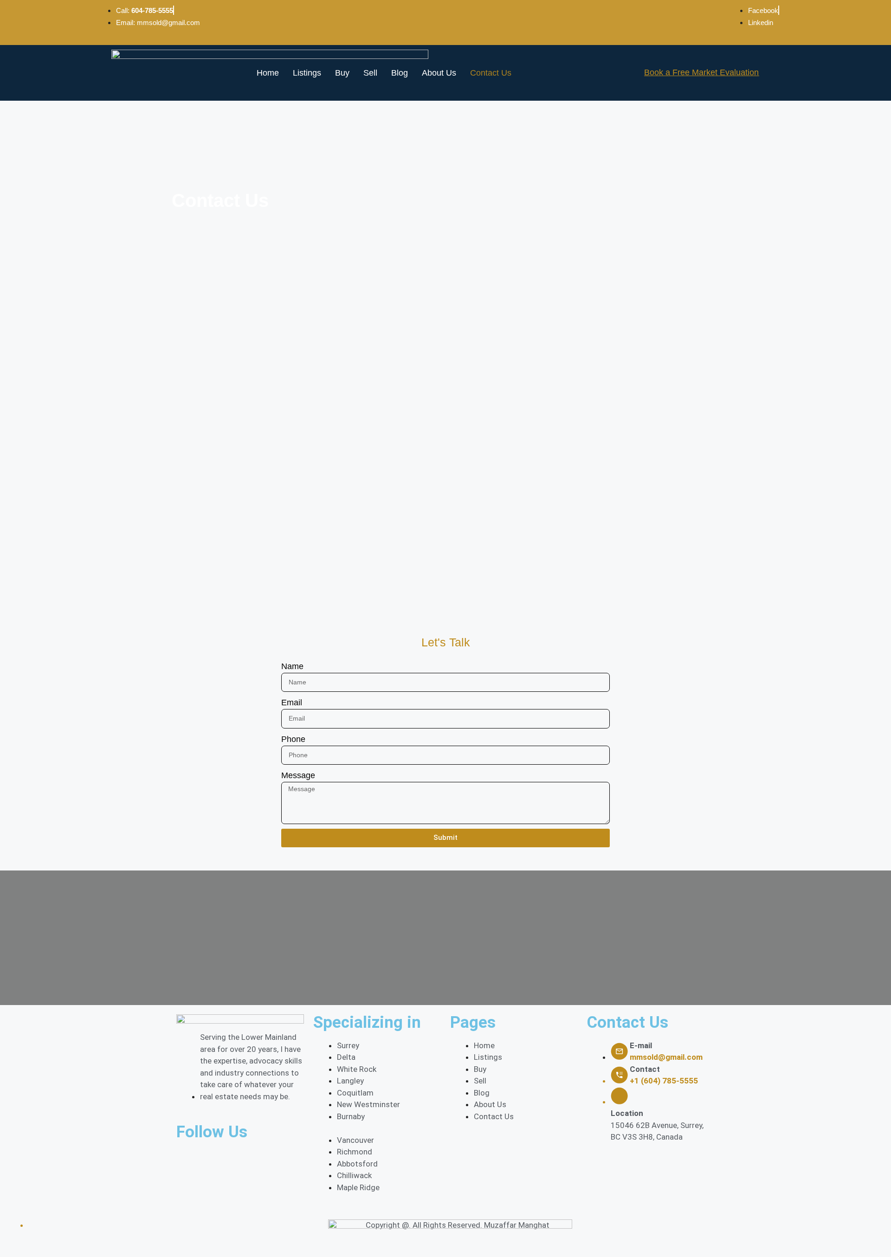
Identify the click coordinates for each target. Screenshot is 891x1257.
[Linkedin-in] (264, 1161)
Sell (370, 72)
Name (292, 666)
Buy (342, 72)
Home (268, 72)
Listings (307, 72)
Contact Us (490, 72)
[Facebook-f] (188, 1161)
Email (291, 702)
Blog (399, 72)
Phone (293, 739)
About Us (439, 72)
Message (298, 775)
